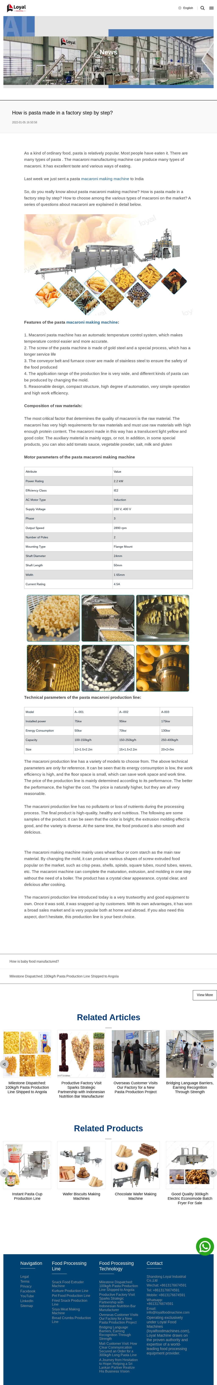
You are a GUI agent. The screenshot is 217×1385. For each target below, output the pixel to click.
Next (212, 1064)
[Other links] (211, 8)
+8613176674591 (166, 1290)
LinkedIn (26, 1301)
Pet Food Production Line (71, 1295)
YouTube (27, 1296)
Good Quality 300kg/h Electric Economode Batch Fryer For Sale (190, 1198)
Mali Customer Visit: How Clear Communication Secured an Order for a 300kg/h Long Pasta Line (118, 1349)
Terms (24, 1281)
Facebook (27, 1291)
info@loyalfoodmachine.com (168, 1312)
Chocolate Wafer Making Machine (135, 1196)
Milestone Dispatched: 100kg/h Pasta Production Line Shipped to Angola (27, 1087)
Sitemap (26, 1306)
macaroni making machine (105, 179)
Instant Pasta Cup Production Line (27, 1196)
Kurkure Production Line (70, 1291)
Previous (4, 1064)
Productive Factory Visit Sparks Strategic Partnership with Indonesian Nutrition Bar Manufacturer (81, 1089)
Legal (24, 1276)
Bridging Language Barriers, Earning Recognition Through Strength (190, 1087)
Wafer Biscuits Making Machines (81, 1196)
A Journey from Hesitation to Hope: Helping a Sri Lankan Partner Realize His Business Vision (118, 1365)
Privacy (26, 1286)
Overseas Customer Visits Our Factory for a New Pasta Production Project (136, 1087)
